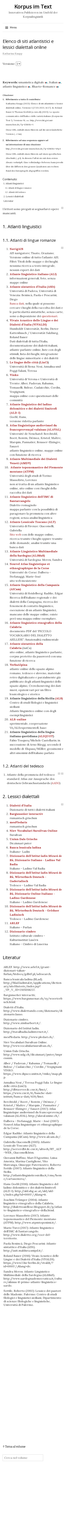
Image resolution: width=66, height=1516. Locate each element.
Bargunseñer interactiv (26, 814)
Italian (53, 82)
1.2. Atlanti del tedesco (15, 192)
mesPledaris (18, 822)
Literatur (8, 201)
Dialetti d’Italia (21, 805)
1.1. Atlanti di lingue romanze (18, 188)
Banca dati (17, 303)
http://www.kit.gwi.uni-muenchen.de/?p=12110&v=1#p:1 (33, 148)
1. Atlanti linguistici (14, 183)
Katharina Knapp (12, 53)
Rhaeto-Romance (43, 86)
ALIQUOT (46, 736)
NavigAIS (16, 249)
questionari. (50, 316)
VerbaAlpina (18, 664)
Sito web (15, 534)
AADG (55, 783)
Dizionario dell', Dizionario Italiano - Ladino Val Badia (36, 860)
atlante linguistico (15, 86)
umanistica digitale (31, 82)
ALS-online (18, 719)
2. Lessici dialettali (14, 196)
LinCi (44, 362)
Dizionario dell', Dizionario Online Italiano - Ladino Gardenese (36, 894)
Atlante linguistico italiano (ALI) (33, 274)
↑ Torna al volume (14, 1446)
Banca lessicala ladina (25, 847)
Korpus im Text (33, 6)
